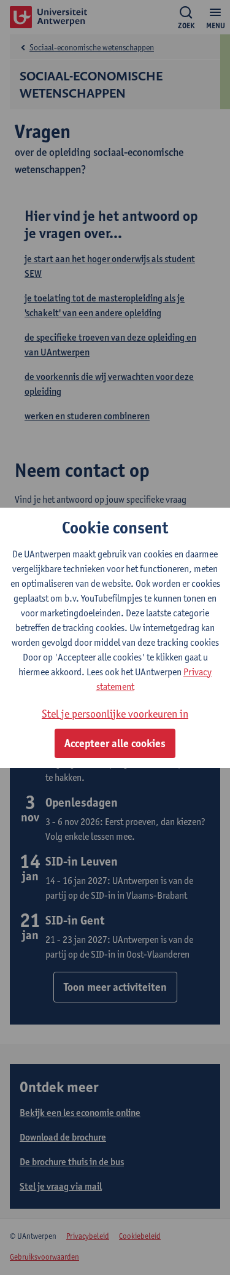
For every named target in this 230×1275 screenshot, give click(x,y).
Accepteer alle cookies (115, 743)
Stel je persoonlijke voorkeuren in (115, 713)
